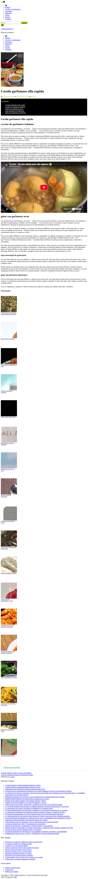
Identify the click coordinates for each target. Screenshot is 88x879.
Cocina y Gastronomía (12, 9)
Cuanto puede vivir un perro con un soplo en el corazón (24, 857)
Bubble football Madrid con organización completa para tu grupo (27, 799)
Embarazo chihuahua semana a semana (18, 853)
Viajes (7, 15)
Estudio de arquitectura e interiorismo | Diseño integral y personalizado (29, 826)
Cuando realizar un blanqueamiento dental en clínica (23, 787)
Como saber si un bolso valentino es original (20, 859)
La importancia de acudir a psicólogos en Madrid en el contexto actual (28, 808)
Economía (8, 11)
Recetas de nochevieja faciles (17, 775)
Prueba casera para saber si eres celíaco (18, 849)
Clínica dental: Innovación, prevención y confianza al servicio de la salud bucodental (33, 804)
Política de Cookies (11, 871)
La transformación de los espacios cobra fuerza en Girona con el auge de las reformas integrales (37, 816)
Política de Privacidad (12, 868)
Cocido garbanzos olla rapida (15, 105)
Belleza (7, 7)
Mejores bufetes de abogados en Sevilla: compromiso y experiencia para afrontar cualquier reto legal (39, 828)
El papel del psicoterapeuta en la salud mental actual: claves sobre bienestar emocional (34, 814)
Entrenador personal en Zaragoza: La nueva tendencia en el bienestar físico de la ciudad (34, 797)
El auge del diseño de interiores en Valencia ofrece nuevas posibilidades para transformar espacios (38, 818)
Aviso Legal (9, 870)
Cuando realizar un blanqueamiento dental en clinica (23, 785)
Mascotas (8, 13)
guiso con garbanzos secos (14, 109)
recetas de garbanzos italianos (15, 107)
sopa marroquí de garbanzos (14, 111)
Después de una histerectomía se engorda (19, 855)
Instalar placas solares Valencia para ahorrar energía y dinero (25, 801)
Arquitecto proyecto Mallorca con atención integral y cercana (25, 803)
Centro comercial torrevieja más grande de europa (22, 848)
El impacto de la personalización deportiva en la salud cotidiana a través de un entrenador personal (38, 791)
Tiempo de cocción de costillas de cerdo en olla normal (23, 842)
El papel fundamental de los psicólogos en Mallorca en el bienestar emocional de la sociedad (36, 810)
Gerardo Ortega (9, 96)
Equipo (7, 17)
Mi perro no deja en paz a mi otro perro (18, 851)
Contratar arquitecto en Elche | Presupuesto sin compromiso (25, 824)
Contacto (8, 19)
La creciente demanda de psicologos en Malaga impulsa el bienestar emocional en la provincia (37, 806)
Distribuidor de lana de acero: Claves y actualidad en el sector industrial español (32, 833)
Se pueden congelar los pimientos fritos (18, 844)
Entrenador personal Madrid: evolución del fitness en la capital (26, 820)
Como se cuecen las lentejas (16, 773)
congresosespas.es (7, 29)
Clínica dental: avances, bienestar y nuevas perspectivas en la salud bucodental (31, 822)
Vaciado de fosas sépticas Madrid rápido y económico (23, 830)
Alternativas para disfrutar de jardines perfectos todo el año (25, 789)
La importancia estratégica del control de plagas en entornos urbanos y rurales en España (35, 812)
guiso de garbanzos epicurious (15, 113)
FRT (15, 877)
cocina (33, 96)
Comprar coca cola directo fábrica (16, 846)
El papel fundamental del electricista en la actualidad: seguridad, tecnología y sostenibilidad (36, 831)
